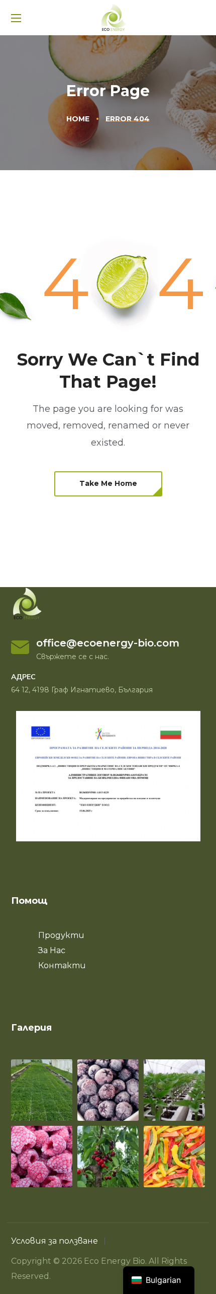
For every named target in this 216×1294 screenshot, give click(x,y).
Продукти (61, 935)
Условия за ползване (54, 1241)
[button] (108, 483)
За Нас (51, 950)
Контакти (62, 965)
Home (77, 118)
